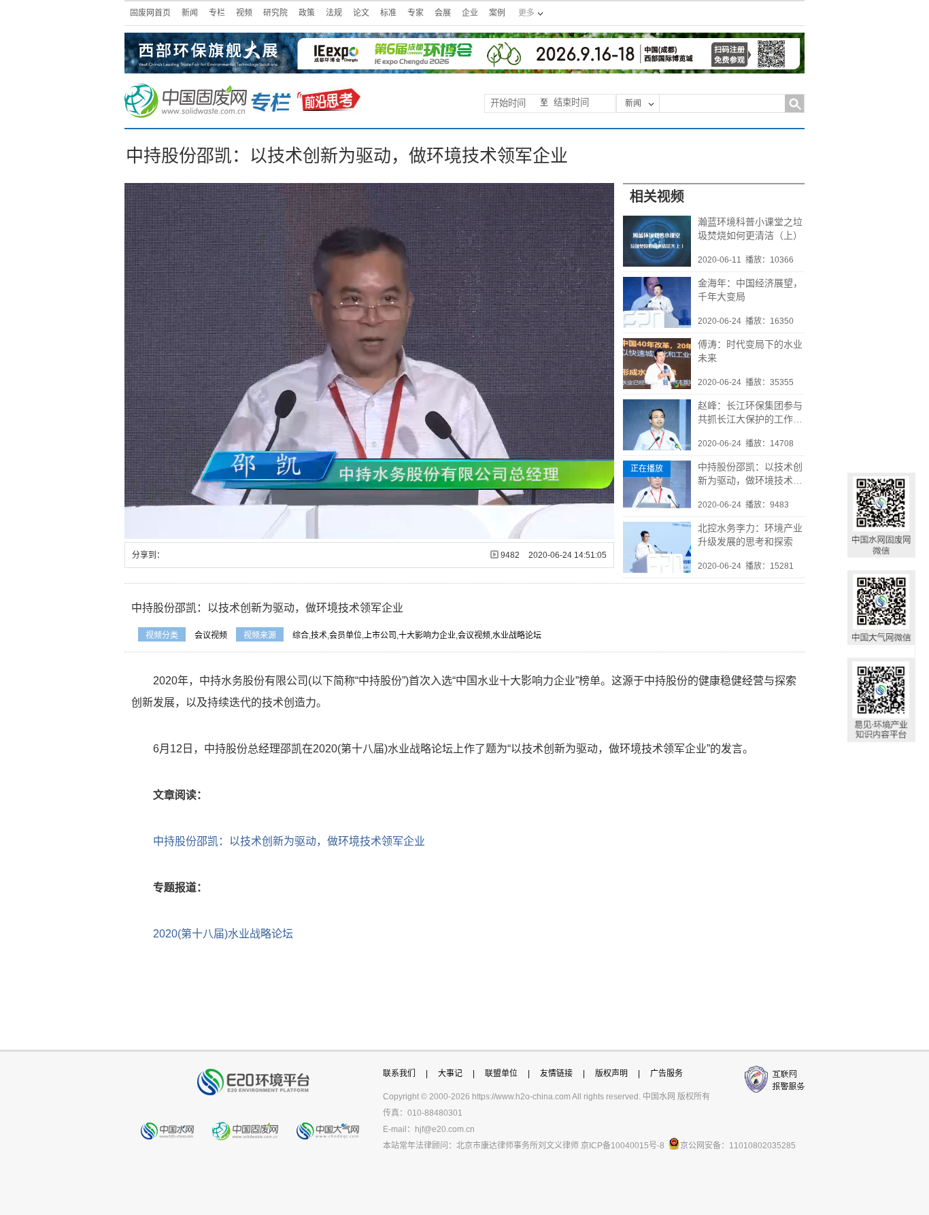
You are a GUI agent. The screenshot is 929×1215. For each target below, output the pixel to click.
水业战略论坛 (516, 635)
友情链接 (556, 1073)
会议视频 (211, 635)
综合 (300, 635)
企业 (470, 13)
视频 (244, 13)
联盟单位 (501, 1073)
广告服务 (666, 1073)
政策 (307, 13)
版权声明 (611, 1073)
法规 (334, 13)
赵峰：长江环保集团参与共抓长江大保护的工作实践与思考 (750, 413)
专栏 (217, 13)
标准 (388, 13)
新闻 (190, 13)
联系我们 (399, 1073)
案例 (497, 13)
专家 (415, 13)
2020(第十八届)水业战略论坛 (223, 933)
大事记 (450, 1073)
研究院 (275, 13)
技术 (319, 635)
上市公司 (380, 635)
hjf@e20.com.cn (445, 1129)
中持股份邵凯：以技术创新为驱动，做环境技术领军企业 (750, 474)
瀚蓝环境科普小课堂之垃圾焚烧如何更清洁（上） (750, 228)
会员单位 (345, 635)
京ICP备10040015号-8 (622, 1145)
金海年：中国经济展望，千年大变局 (750, 290)
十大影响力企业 (427, 635)
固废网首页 (150, 13)
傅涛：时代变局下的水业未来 (750, 351)
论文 (361, 13)
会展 (443, 13)
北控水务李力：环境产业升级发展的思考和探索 (750, 534)
